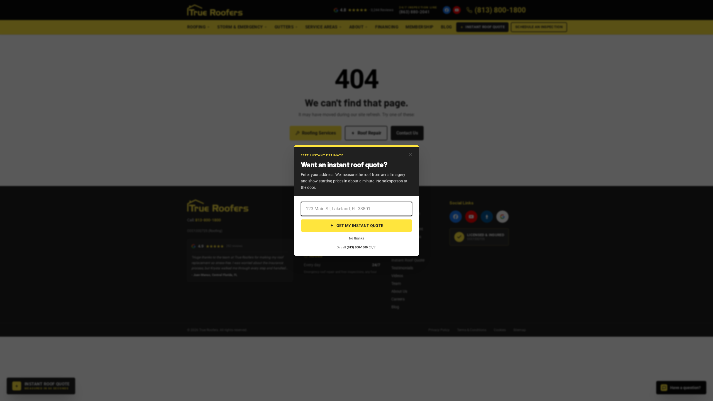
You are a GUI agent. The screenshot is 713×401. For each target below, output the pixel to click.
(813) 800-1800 (357, 247)
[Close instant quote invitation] (411, 154)
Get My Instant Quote (360, 225)
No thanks (356, 238)
